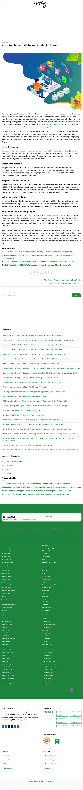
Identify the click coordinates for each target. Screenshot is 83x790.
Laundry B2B (5, 627)
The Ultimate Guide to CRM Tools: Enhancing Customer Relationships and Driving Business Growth (39, 434)
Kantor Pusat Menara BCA (8, 607)
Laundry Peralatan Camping (49, 667)
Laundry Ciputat (46, 635)
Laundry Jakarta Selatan (48, 649)
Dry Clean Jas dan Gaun (8, 562)
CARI (76, 295)
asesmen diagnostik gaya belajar (50, 548)
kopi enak (4, 616)
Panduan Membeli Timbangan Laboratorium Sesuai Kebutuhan (25, 396)
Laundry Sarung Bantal (47, 681)
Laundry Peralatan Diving (8, 669)
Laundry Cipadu (5, 635)
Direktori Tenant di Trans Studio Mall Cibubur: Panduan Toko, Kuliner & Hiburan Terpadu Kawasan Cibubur (41, 368)
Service (7, 469)
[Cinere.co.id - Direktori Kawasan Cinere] (41, 4)
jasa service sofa (6, 593)
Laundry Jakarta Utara (47, 652)
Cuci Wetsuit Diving (6, 559)
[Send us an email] (12, 726)
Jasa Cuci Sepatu (6, 579)
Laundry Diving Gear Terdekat (9, 638)
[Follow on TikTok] (9, 726)
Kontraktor (8, 465)
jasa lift (3, 582)
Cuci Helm (44, 553)
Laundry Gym (45, 641)
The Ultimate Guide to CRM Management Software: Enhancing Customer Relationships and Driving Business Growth (38, 439)
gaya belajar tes (5, 573)
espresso (4, 567)
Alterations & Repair (6, 548)
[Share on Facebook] (36, 272)
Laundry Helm (5, 644)
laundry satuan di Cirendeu (8, 683)
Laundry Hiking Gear (47, 644)
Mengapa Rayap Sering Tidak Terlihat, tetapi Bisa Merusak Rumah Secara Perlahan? (33, 335)
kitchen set (4, 610)
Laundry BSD (45, 630)
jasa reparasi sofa (46, 587)
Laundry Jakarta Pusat (7, 649)
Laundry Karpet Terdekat (48, 655)
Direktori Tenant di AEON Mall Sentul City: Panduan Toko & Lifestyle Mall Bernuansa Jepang (36, 359)
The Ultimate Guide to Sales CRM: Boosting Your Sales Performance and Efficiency (33, 420)
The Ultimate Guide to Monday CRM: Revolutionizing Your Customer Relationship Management (37, 429)
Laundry (9, 473)
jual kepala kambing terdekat (8, 604)
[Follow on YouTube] (18, 726)
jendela (43, 593)
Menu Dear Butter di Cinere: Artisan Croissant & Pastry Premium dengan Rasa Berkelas (34, 354)
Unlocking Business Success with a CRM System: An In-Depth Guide (28, 445)
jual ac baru (4, 596)
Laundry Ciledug (46, 633)
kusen (43, 616)
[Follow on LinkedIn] (15, 726)
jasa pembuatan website (55, 124)
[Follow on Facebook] (3, 726)
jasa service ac (45, 590)
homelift (44, 573)
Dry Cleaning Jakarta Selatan (49, 562)
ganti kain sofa (45, 570)
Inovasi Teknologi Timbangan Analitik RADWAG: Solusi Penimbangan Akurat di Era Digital (38, 261)
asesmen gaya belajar (7, 550)
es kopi (44, 565)
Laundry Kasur (5, 658)
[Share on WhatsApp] (32, 272)
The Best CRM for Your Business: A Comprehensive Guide (24, 415)
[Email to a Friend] (43, 272)
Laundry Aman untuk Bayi (48, 624)
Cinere (16, 238)
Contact (47, 768)
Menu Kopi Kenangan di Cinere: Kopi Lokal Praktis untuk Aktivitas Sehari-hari (31, 363)
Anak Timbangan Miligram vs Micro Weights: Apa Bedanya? (24, 387)
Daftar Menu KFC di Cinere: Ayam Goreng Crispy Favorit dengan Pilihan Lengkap (32, 349)
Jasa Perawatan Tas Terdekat (49, 584)
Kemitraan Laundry (46, 607)
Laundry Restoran (46, 678)
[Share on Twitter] (39, 272)
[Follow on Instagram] (6, 726)
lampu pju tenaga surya (47, 621)
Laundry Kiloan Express (7, 664)
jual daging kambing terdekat (8, 601)
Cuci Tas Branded (46, 556)
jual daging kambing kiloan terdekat (50, 599)
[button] (3, 4)
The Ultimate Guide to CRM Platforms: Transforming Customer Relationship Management (38, 252)
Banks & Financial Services (14, 462)
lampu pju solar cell (6, 621)
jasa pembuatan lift (6, 584)
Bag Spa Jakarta (6, 553)
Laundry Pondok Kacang (8, 675)
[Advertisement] (41, 24)
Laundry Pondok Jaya (47, 672)
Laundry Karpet (5, 655)
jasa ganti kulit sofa (46, 579)
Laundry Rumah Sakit (7, 681)
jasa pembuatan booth (47, 582)
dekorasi (44, 559)
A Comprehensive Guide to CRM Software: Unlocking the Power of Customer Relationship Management (40, 450)
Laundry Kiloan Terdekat (7, 667)
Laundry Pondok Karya (47, 675)
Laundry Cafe (5, 633)
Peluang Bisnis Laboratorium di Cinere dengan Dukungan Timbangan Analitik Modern (34, 392)
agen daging (45, 545)
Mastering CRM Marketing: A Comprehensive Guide (21, 410)
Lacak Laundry (5, 618)
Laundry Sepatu (46, 683)
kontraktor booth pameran (8, 613)
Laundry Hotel (5, 647)
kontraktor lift (45, 613)
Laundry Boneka (6, 630)
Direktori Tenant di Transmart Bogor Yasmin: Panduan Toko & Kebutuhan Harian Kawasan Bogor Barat (40, 373)
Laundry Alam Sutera (7, 624)
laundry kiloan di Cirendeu (48, 661)
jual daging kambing (6, 599)
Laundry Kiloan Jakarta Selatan (49, 664)
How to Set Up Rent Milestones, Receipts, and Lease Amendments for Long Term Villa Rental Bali (38, 340)
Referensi (5, 42)
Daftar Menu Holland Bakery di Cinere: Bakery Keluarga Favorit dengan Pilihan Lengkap (35, 345)
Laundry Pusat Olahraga (8, 678)
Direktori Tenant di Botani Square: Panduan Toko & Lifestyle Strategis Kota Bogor (32, 382)
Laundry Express (46, 638)
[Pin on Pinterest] (47, 272)
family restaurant (46, 567)
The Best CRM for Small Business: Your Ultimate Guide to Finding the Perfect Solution (34, 424)
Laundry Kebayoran (47, 658)
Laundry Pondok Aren (7, 672)
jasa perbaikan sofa (6, 587)
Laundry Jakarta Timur (7, 652)
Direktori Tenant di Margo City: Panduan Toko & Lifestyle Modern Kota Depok (30, 378)
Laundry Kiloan (5, 661)
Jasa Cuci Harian (46, 576)
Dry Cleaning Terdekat (7, 565)
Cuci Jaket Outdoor (6, 556)
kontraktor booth (46, 610)
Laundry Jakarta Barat (47, 647)
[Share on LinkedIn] (50, 272)
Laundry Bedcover (46, 627)
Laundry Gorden (6, 641)
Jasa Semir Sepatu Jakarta (8, 590)
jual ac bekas (45, 596)
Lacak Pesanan (46, 618)
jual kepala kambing (47, 601)
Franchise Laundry (6, 570)
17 (2, 545)
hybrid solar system (6, 576)
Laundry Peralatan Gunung (48, 669)
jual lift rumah (45, 604)
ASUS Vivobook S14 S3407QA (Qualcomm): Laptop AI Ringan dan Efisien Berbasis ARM (37, 265)
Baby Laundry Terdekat (48, 550)
